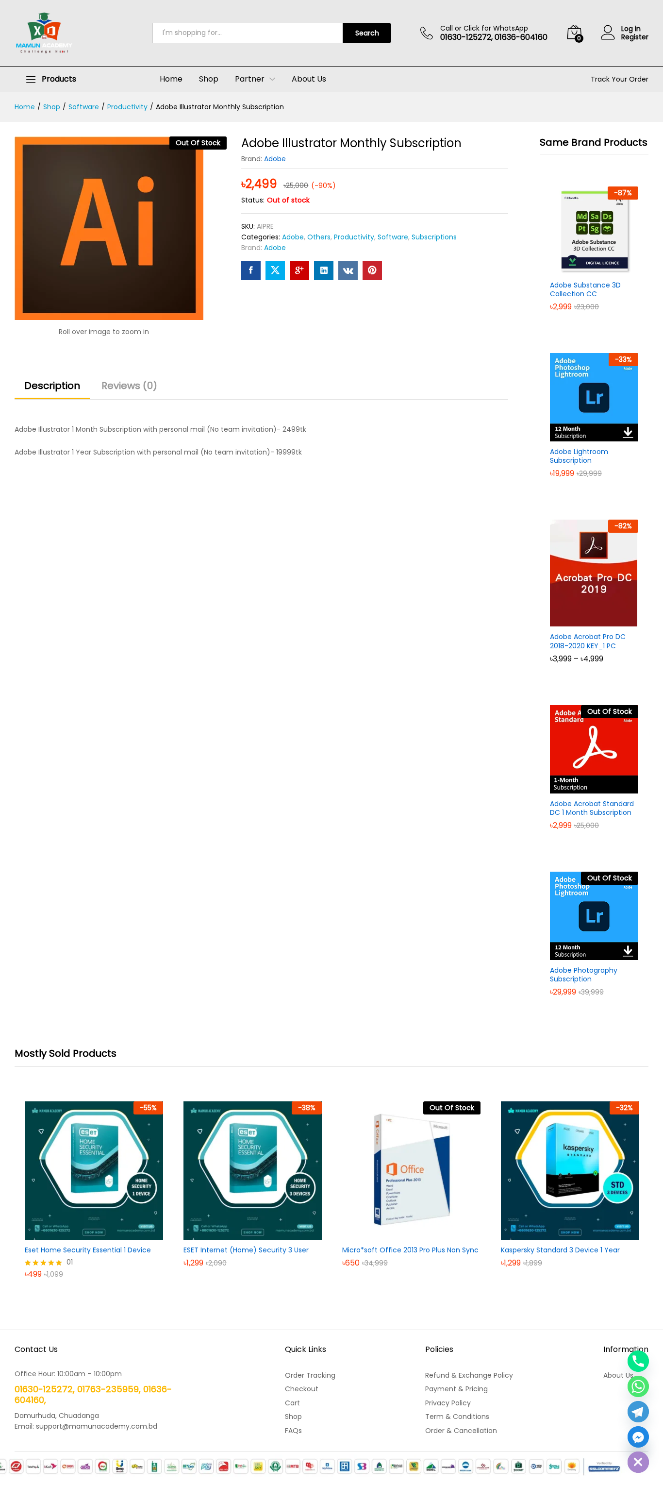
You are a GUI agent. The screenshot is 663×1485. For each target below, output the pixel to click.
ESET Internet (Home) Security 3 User (246, 1250)
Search (367, 33)
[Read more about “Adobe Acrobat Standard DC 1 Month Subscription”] (583, 787)
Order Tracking (310, 1375)
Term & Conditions (457, 1416)
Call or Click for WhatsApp (484, 28)
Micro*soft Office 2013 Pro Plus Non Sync (410, 1250)
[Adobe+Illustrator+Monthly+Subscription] (275, 270)
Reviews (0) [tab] (129, 385)
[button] (583, 269)
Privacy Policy (448, 1403)
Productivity (354, 237)
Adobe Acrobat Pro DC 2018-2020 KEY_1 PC (588, 641)
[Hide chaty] (638, 1462)
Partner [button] (250, 79)
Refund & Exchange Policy (469, 1375)
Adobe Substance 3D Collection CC (585, 289)
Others (319, 237)
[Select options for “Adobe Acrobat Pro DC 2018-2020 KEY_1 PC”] (583, 620)
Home (171, 79)
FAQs (293, 1430)
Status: (253, 200)
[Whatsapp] (638, 1386)
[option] (94, 1197)
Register (634, 37)
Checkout (301, 1389)
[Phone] (638, 1361)
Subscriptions (434, 237)
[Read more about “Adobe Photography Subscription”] (583, 954)
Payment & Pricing (456, 1389)
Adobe (275, 159)
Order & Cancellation (461, 1430)
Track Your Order (619, 79)
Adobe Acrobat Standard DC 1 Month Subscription (592, 808)
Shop (208, 79)
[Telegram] (638, 1411)
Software (393, 237)
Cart (292, 1403)
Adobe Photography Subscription (583, 974)
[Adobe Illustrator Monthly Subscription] (251, 270)
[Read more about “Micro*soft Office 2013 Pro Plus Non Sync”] (400, 1234)
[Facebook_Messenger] (638, 1437)
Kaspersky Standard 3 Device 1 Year (560, 1250)
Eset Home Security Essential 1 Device (88, 1250)
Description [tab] (52, 385)
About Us (309, 79)
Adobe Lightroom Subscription (579, 456)
